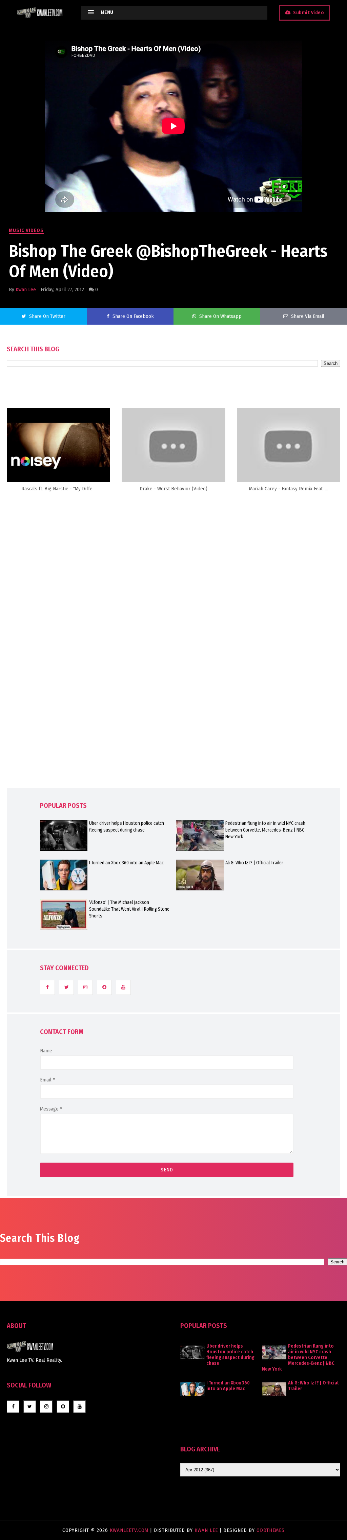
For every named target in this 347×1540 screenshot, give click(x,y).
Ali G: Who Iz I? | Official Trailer (254, 863)
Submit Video (308, 13)
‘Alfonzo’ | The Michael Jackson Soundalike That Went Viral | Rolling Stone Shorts (129, 909)
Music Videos (26, 230)
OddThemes (271, 1530)
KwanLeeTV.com (130, 1530)
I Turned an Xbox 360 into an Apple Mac (126, 863)
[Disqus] (173, 633)
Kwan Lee (26, 289)
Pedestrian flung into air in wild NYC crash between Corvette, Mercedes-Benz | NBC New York (265, 830)
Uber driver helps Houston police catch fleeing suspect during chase (126, 826)
